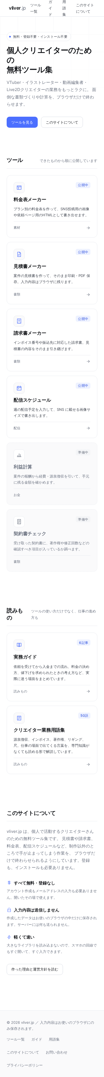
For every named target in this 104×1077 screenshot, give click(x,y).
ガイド (36, 1039)
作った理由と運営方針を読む (34, 969)
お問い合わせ (56, 1052)
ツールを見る (22, 122)
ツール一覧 (35, 8)
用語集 (54, 1039)
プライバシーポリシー (25, 1065)
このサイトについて (85, 8)
